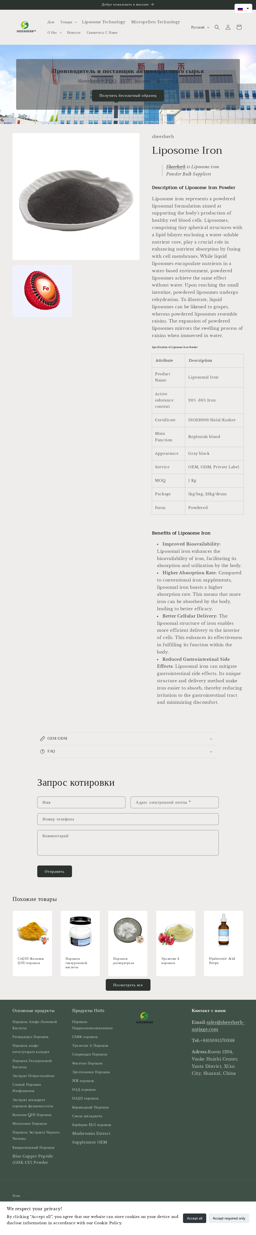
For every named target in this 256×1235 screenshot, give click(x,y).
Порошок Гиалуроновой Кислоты (32, 1063)
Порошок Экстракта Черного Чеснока (36, 1135)
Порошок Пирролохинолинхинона (92, 1025)
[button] (68, 22)
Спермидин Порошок (89, 1054)
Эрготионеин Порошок (91, 1072)
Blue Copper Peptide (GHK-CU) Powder (32, 1159)
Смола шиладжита (87, 1116)
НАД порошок (84, 1089)
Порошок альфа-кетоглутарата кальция (30, 1048)
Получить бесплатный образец (128, 95)
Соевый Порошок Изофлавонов (26, 1087)
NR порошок (83, 1080)
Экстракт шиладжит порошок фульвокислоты (32, 1103)
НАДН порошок (85, 1098)
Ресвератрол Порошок (30, 1036)
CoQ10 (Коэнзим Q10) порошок (31, 961)
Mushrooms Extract (91, 1133)
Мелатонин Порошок (29, 1123)
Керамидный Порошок (90, 1107)
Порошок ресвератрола (123, 961)
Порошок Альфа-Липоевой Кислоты (34, 1025)
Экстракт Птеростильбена (33, 1076)
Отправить (54, 871)
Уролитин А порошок (170, 961)
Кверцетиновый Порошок (33, 1147)
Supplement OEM (89, 1142)
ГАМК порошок (85, 1036)
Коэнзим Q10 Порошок (32, 1114)
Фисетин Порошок (87, 1063)
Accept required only (229, 1218)
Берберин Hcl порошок (92, 1124)
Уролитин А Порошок (90, 1045)
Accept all (194, 1218)
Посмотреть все (128, 984)
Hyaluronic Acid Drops (222, 961)
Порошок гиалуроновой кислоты (76, 963)
